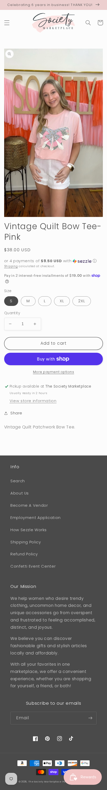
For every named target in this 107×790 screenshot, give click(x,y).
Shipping (11, 266)
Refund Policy (24, 554)
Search (17, 481)
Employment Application (35, 517)
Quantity (12, 313)
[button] (7, 23)
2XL (81, 301)
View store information (33, 400)
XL (62, 301)
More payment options (53, 372)
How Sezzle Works (28, 529)
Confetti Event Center (33, 566)
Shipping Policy (25, 542)
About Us (19, 493)
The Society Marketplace (45, 781)
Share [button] (16, 413)
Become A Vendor (29, 505)
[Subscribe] (90, 718)
